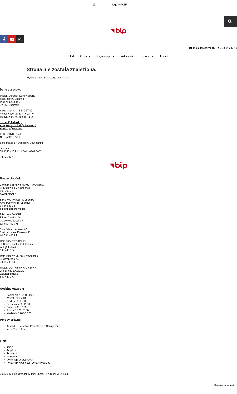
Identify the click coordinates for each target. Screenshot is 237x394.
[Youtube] (12, 39)
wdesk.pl (232, 385)
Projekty (11, 350)
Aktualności (127, 56)
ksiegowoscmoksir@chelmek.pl (18, 125)
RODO (9, 347)
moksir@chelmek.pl (11, 122)
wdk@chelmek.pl (9, 247)
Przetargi (11, 353)
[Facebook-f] (4, 39)
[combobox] (111, 21)
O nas (83, 56)
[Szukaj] (230, 21)
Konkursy (11, 356)
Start (71, 56)
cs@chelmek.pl (8, 194)
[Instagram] (20, 39)
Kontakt (164, 56)
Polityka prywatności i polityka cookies (28, 362)
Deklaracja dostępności (19, 359)
